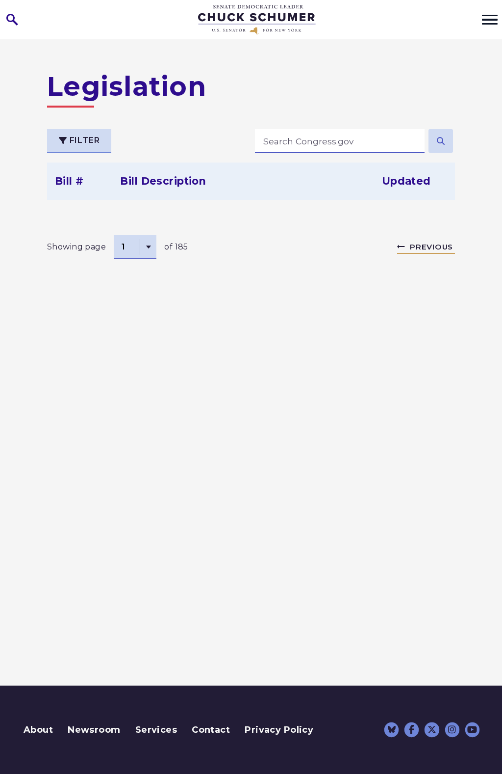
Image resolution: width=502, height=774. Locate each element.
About (38, 729)
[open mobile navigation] (489, 19)
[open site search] (12, 19)
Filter (83, 140)
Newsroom (94, 729)
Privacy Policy (279, 729)
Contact (211, 729)
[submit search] (440, 141)
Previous (431, 246)
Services (156, 729)
